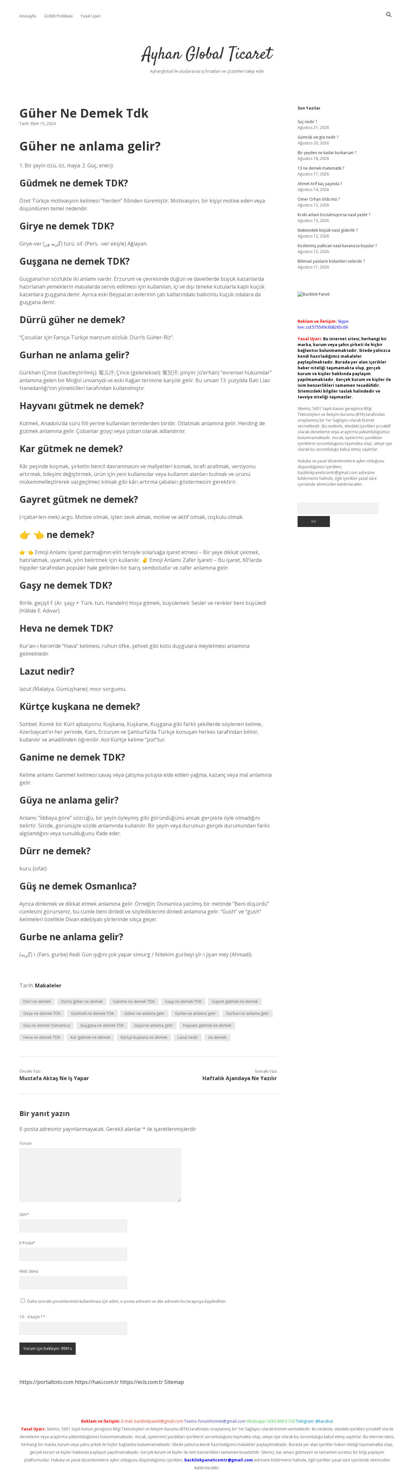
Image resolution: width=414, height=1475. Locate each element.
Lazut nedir (188, 1037)
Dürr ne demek (37, 1001)
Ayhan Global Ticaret (207, 55)
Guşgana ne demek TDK (102, 1025)
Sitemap (174, 1381)
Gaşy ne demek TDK (183, 1001)
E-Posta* (27, 1243)
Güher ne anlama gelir (144, 1013)
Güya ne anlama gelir (153, 1025)
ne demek (217, 1037)
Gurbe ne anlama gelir (195, 1013)
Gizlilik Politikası (58, 16)
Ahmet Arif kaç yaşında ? (320, 183)
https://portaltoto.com (46, 1381)
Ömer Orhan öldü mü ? (319, 199)
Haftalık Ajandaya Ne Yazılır (239, 1078)
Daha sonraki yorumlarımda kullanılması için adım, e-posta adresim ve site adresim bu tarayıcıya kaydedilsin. (126, 1301)
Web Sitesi (28, 1271)
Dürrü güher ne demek (82, 1001)
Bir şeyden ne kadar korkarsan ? (327, 152)
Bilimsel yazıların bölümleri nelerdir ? (331, 261)
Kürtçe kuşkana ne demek (144, 1037)
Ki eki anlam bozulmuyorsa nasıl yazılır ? (334, 214)
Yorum (25, 1143)
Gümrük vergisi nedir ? (318, 137)
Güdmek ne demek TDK (92, 1013)
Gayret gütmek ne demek (235, 1001)
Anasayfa (27, 16)
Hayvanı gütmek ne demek (207, 1025)
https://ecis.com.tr (141, 1381)
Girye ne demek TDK (41, 1013)
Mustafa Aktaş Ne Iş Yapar (54, 1078)
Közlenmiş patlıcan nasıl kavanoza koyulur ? (337, 245)
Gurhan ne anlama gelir (247, 1013)
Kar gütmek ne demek (90, 1037)
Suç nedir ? (307, 121)
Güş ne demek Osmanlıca (46, 1025)
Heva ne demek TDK (41, 1037)
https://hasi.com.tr (97, 1381)
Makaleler (48, 985)
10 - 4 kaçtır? (32, 1317)
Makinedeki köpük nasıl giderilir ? (328, 230)
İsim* (24, 1214)
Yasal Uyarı (91, 16)
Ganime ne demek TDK (134, 1001)
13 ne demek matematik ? (321, 168)
